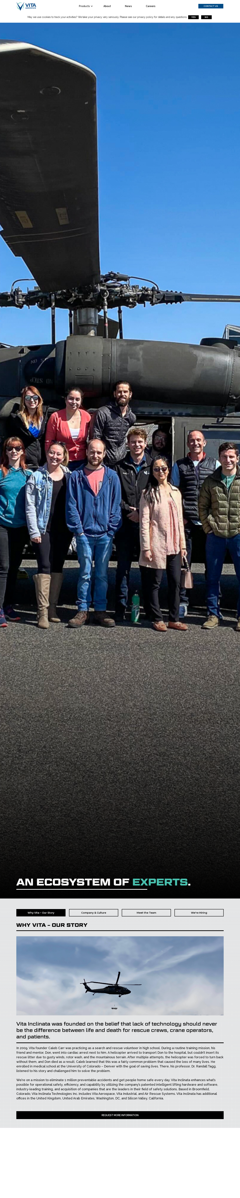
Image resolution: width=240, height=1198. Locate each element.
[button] (86, 6)
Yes (193, 17)
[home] (26, 6)
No (206, 17)
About (107, 6)
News (128, 6)
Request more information (120, 1115)
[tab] (41, 912)
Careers (150, 6)
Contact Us (211, 6)
